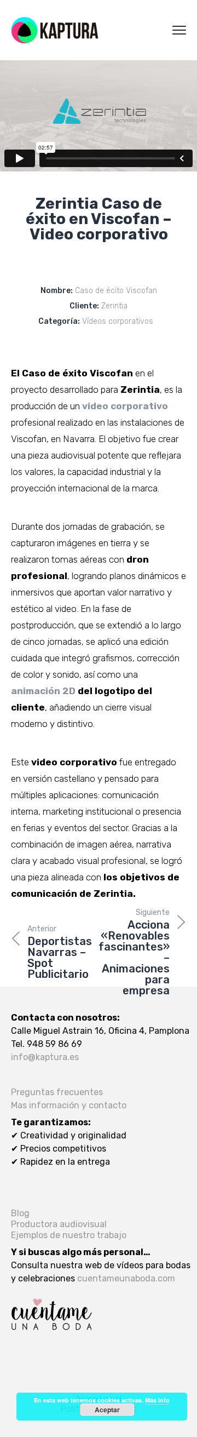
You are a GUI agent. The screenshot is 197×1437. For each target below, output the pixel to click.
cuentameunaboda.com (126, 1278)
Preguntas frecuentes (57, 1092)
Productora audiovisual (59, 1224)
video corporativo (125, 405)
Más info (157, 1400)
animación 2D (43, 690)
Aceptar (107, 1410)
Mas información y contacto (68, 1105)
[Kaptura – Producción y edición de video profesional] (55, 30)
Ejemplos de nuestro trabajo (68, 1235)
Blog (20, 1213)
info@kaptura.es (45, 1057)
